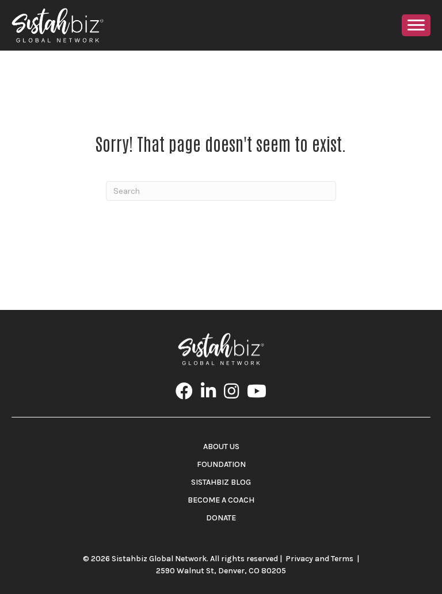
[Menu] (416, 25)
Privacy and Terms (319, 559)
